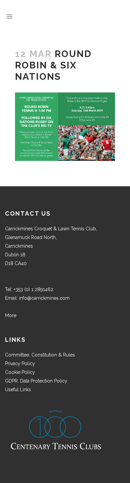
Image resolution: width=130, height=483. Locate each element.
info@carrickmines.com (44, 298)
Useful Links (18, 389)
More (10, 315)
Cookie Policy (20, 372)
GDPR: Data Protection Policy (36, 381)
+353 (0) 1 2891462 (33, 289)
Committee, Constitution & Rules (40, 354)
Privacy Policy (20, 363)
